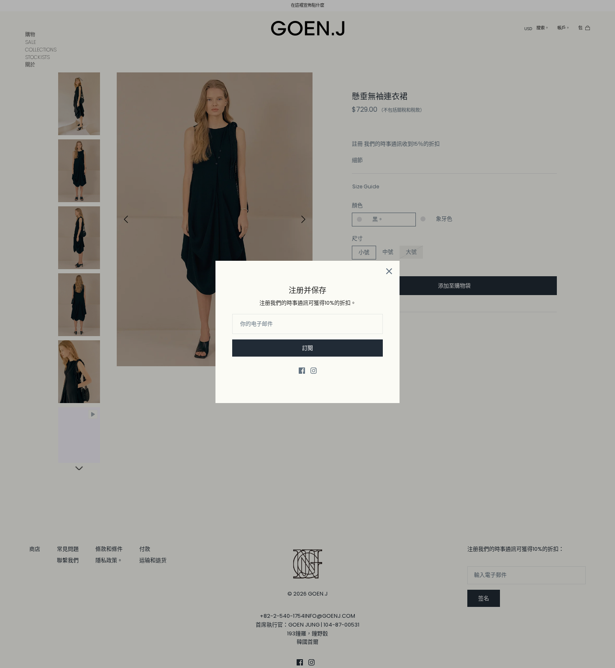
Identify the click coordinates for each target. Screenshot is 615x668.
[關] (389, 271)
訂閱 (307, 348)
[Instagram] (313, 370)
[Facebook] (302, 370)
